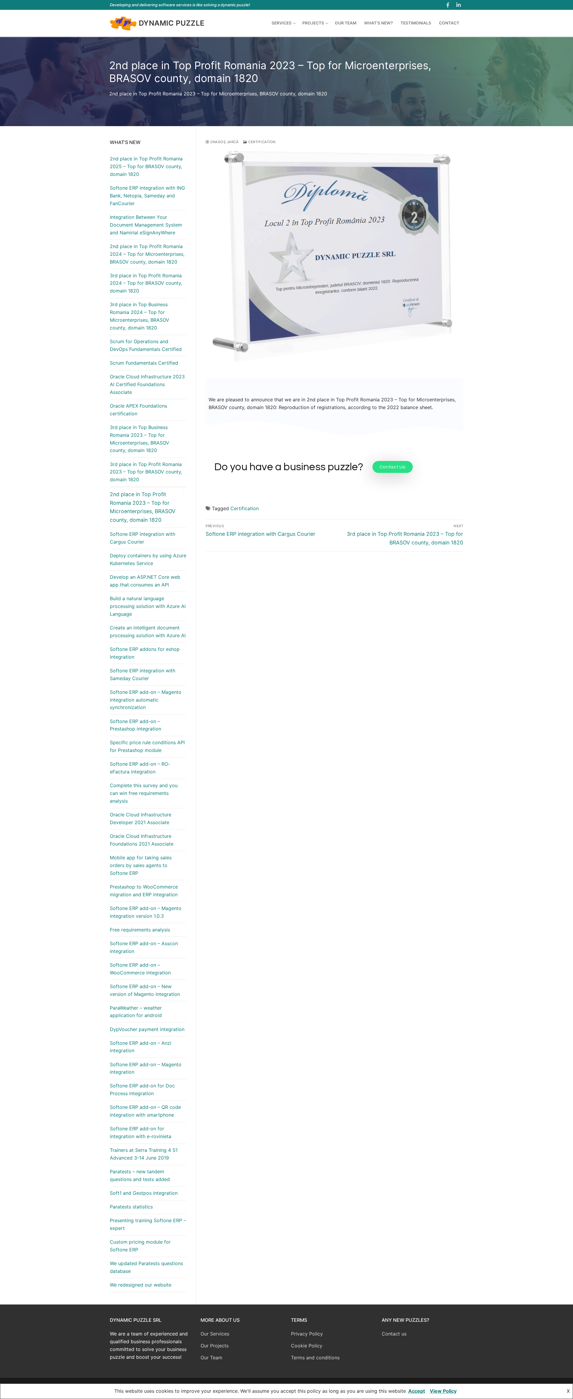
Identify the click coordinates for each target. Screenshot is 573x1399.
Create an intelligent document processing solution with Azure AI (148, 631)
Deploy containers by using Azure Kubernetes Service (148, 559)
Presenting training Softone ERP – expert (148, 1224)
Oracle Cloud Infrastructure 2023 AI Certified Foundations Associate (147, 384)
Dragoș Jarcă (224, 142)
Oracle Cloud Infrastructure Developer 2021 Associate (140, 818)
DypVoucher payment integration (147, 1029)
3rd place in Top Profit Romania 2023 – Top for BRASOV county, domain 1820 (146, 472)
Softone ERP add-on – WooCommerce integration (140, 969)
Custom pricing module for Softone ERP (140, 1246)
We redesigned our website (140, 1285)
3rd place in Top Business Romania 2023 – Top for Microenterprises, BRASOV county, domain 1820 (139, 439)
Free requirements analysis (140, 930)
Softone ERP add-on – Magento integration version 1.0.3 (145, 912)
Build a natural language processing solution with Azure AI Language (148, 606)
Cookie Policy (306, 1346)
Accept (416, 1391)
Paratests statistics (131, 1207)
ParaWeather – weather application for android (136, 1012)
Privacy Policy (307, 1334)
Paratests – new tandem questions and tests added (140, 1175)
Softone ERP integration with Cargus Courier (142, 538)
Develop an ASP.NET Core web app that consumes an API (145, 581)
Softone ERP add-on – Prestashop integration (135, 725)
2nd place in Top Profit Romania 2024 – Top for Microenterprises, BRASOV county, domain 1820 (147, 254)
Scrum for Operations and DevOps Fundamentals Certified (146, 345)
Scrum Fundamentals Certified (144, 363)
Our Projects (215, 1346)
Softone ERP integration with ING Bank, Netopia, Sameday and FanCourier (147, 195)
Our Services (215, 1334)
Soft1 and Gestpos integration (144, 1193)
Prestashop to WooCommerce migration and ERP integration (144, 890)
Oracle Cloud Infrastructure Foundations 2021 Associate (141, 840)
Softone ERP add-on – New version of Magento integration (145, 990)
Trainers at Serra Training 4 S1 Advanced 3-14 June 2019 (144, 1154)
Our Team (211, 1358)
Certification (261, 142)
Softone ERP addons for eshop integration (145, 653)
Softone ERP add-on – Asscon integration (144, 947)
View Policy (443, 1391)
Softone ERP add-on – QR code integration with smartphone (145, 1111)
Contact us (394, 1334)
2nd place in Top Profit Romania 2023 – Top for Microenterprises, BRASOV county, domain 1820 (142, 507)
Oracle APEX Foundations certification (138, 410)
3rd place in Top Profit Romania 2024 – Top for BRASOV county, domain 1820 (146, 283)
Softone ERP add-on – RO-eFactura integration (140, 768)
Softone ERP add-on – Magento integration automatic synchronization (145, 700)
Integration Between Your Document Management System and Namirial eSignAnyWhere (146, 225)
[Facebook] (447, 5)
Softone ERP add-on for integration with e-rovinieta (140, 1132)
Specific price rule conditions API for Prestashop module (147, 746)
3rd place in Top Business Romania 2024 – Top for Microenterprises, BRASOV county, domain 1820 (139, 316)
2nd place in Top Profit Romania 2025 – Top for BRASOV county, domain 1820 (146, 166)
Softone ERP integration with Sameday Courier (142, 674)
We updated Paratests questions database (146, 1267)
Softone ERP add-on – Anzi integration (140, 1047)
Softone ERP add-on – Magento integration (145, 1068)
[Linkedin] (458, 5)
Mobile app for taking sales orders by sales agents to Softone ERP (141, 865)
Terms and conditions (315, 1358)
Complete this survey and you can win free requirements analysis (144, 793)
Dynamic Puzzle (172, 23)
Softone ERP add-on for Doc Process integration (142, 1089)
